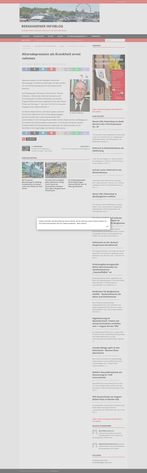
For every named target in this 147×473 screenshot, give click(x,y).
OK (107, 226)
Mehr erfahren (82, 223)
